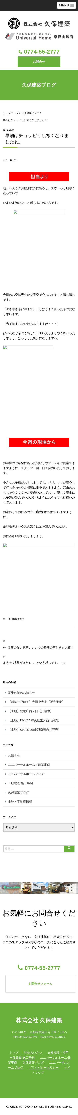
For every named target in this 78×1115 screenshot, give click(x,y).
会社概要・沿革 (58, 1052)
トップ (13, 1052)
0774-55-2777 (42, 52)
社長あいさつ (33, 1052)
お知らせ (14, 755)
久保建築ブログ (30, 112)
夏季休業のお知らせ (21, 692)
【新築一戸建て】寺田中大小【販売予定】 (36, 702)
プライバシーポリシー (44, 1067)
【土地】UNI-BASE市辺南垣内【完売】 (34, 729)
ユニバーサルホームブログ (26, 774)
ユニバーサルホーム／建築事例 (29, 764)
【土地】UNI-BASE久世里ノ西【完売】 (34, 720)
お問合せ (39, 61)
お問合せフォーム (40, 983)
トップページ (11, 112)
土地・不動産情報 (20, 801)
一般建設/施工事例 (20, 783)
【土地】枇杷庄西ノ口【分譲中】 (30, 711)
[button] (66, 5)
